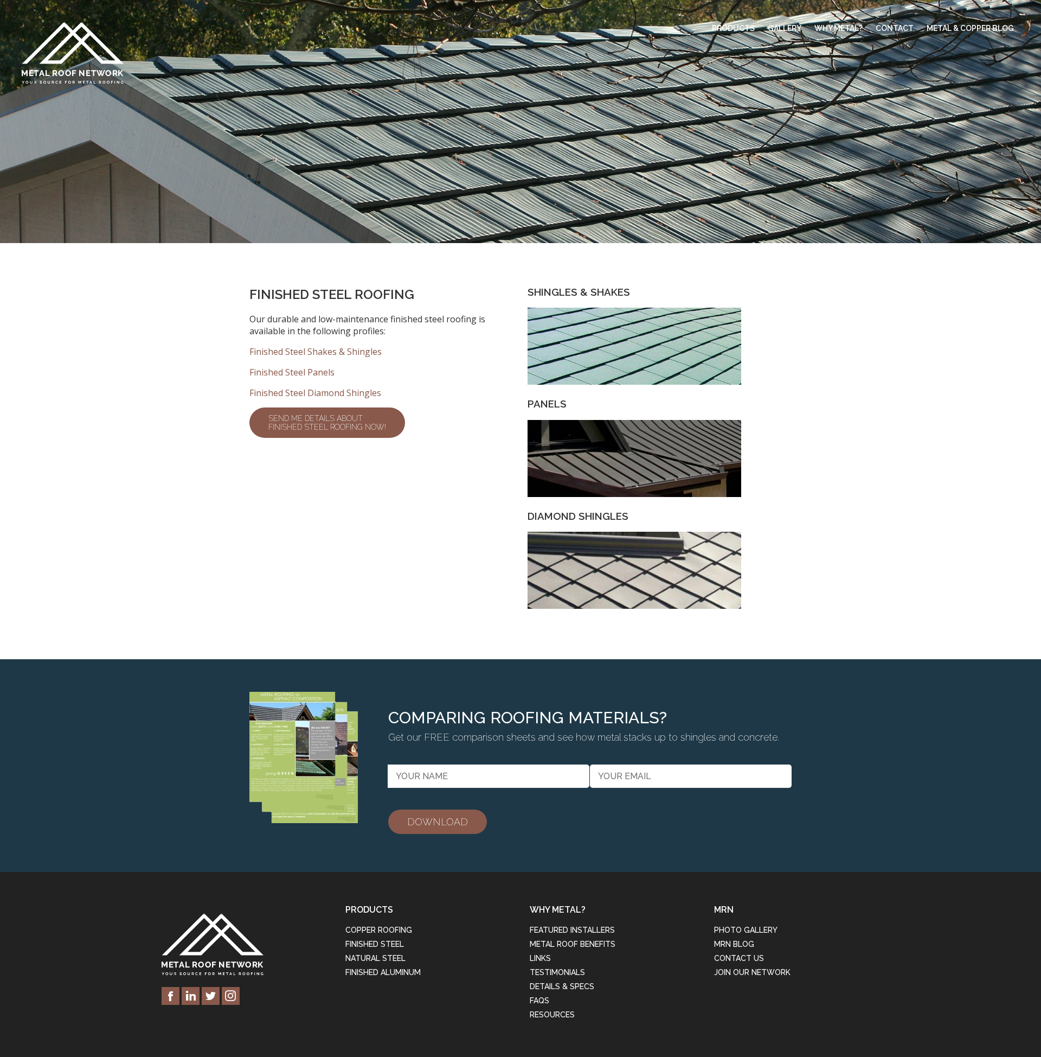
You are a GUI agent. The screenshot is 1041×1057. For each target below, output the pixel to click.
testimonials (557, 972)
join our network (752, 972)
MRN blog (734, 944)
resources (552, 1014)
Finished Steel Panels (292, 372)
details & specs (562, 986)
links (540, 958)
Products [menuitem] (733, 28)
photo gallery (745, 930)
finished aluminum (383, 972)
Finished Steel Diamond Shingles (315, 393)
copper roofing (378, 930)
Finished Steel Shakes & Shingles (315, 352)
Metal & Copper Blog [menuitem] (970, 28)
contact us (739, 958)
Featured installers (572, 930)
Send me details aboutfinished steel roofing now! (327, 422)
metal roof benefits (572, 944)
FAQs (539, 1000)
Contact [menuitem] (895, 28)
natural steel (375, 958)
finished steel (374, 944)
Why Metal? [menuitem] (838, 28)
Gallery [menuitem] (784, 28)
